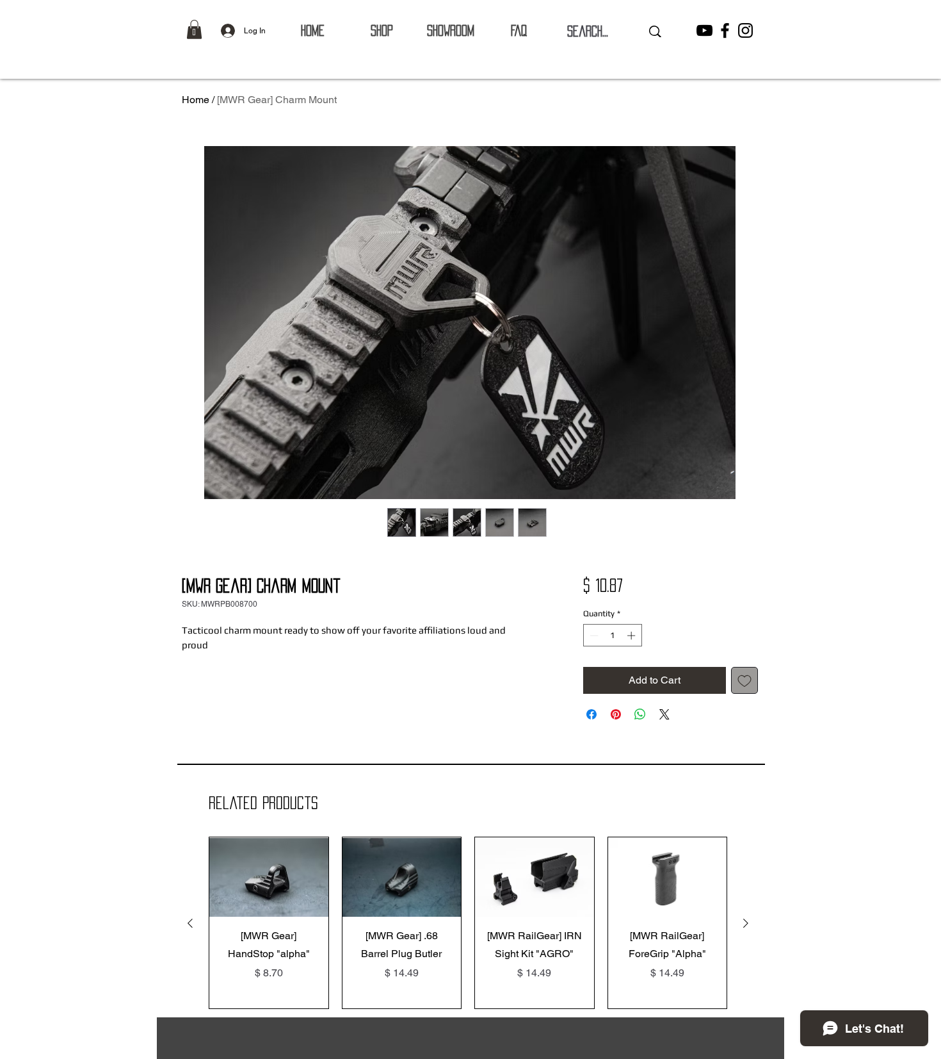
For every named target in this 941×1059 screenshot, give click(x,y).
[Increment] (632, 635)
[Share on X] (664, 714)
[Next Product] (745, 923)
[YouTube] (704, 30)
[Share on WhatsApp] (640, 714)
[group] (467, 923)
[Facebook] (725, 30)
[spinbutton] (612, 635)
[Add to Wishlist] (744, 680)
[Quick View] (268, 877)
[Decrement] (592, 635)
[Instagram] (745, 30)
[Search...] (655, 31)
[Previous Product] (190, 923)
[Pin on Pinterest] (615, 714)
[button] (194, 29)
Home (195, 100)
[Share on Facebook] (591, 714)
